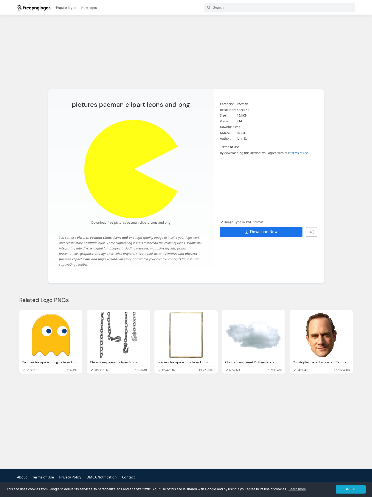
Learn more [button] (297, 489)
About (22, 477)
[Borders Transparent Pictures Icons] (186, 335)
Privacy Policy (70, 477)
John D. (242, 138)
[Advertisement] (186, 55)
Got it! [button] (350, 489)
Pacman (242, 104)
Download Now (263, 231)
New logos (89, 8)
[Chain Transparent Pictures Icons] (118, 335)
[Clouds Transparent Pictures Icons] (253, 335)
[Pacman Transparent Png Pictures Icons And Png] (50, 335)
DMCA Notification (102, 477)
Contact (128, 477)
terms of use (299, 153)
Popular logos (66, 8)
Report (241, 133)
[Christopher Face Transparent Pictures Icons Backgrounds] (321, 335)
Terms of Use (43, 477)
